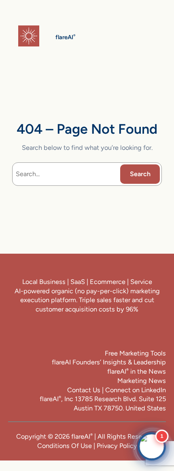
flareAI (82, 436)
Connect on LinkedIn (135, 390)
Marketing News (141, 381)
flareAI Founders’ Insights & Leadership (109, 362)
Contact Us (83, 390)
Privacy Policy (117, 446)
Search (140, 174)
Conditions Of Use (64, 446)
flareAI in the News (136, 371)
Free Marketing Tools (135, 353)
